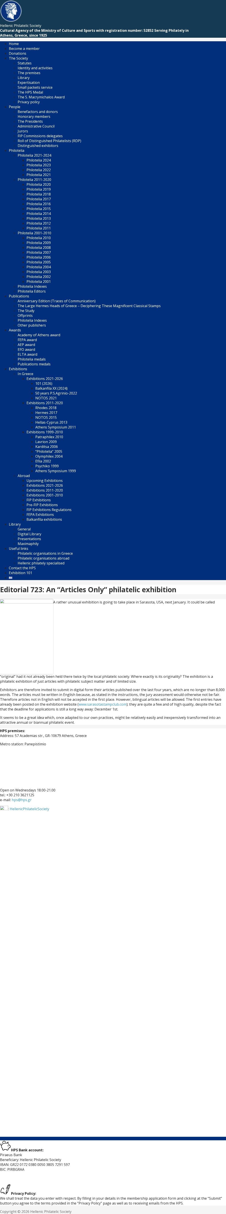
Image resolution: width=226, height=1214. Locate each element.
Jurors (23, 131)
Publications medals (34, 364)
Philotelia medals (32, 359)
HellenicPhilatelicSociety (29, 808)
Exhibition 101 (20, 572)
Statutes (25, 63)
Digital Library (29, 534)
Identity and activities (35, 68)
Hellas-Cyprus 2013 (51, 422)
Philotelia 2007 (38, 252)
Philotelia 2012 (38, 223)
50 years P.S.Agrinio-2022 (56, 393)
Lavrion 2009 (46, 441)
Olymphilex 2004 (48, 456)
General (24, 529)
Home (14, 43)
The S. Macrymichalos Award (41, 97)
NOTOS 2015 (46, 417)
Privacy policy (29, 102)
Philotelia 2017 (38, 199)
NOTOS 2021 (46, 398)
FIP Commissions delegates (40, 135)
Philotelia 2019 (38, 189)
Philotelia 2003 (38, 271)
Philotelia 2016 (38, 203)
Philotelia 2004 (38, 267)
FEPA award (27, 339)
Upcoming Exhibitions (44, 480)
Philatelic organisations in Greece (45, 553)
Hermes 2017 (46, 412)
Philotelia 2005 (38, 262)
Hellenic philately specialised (41, 563)
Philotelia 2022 (38, 169)
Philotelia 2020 (38, 184)
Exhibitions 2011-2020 (44, 490)
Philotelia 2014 (38, 213)
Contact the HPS (22, 568)
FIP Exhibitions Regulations (49, 509)
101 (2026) (43, 383)
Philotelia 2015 (38, 208)
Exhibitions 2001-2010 (44, 495)
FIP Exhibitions (38, 500)
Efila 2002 (43, 461)
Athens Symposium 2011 (55, 427)
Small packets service (35, 87)
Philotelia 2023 (38, 165)
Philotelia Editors (32, 291)
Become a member (24, 48)
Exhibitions (18, 368)
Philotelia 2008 (38, 247)
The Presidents (30, 121)
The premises (29, 72)
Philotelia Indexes (32, 286)
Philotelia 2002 (38, 276)
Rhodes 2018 (45, 407)
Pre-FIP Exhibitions (42, 504)
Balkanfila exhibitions (44, 519)
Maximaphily (28, 543)
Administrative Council (36, 126)
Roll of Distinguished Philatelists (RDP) (49, 140)
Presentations (29, 538)
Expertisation (29, 82)
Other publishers (32, 325)
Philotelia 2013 (38, 218)
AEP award (26, 344)
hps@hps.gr (22, 799)
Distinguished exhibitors (38, 145)
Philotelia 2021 (38, 174)
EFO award (26, 349)
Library (24, 77)
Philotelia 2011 (38, 228)
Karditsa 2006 (46, 446)
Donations (17, 53)
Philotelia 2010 (38, 237)
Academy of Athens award (39, 335)
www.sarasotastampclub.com (102, 704)
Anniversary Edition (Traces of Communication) (57, 301)
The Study (26, 310)
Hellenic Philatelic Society (20, 25)
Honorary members (34, 116)
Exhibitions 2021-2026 (44, 378)
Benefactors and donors (38, 111)
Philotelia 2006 (38, 257)
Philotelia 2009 (38, 242)
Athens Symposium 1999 (55, 470)
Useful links (18, 548)
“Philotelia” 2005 (48, 451)
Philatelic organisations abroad (43, 558)
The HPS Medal (30, 92)
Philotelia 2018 (38, 194)
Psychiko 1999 (47, 466)
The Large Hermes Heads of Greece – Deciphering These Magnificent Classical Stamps (89, 305)
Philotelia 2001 (38, 281)
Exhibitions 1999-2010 (44, 432)
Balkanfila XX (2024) (51, 388)
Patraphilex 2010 (49, 436)
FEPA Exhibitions (40, 514)
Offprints (25, 315)
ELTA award (27, 354)
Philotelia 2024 (38, 160)
